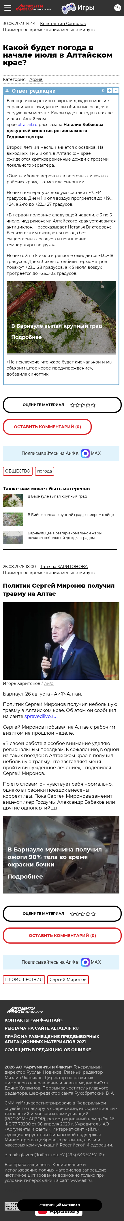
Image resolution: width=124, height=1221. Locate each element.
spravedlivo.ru (41, 716)
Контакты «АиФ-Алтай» (34, 1020)
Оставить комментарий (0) (47, 426)
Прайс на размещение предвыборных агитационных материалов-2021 (52, 1039)
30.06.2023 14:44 (19, 23)
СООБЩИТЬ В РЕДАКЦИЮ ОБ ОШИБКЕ (48, 1049)
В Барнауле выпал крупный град (56, 326)
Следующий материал (60, 1205)
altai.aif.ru (27, 124)
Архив (36, 79)
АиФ (49, 683)
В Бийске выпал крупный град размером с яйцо (71, 515)
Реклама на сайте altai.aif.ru (42, 1028)
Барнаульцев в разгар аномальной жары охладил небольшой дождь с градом (65, 535)
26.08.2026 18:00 (19, 566)
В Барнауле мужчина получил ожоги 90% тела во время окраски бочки (54, 857)
